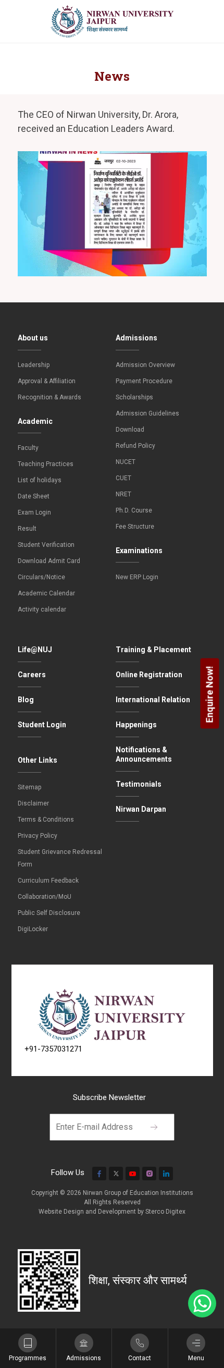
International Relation (153, 699)
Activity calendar (42, 609)
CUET (123, 478)
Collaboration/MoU (44, 896)
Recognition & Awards (49, 397)
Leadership (33, 365)
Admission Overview (145, 365)
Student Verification (46, 544)
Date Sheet (33, 496)
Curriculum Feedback (48, 880)
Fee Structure (135, 526)
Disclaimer (33, 803)
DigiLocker (33, 929)
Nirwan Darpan (141, 809)
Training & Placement (153, 649)
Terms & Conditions (46, 819)
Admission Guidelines (147, 413)
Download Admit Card (49, 561)
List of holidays (39, 480)
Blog (26, 699)
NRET (123, 494)
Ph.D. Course (134, 510)
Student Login (42, 724)
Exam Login (34, 512)
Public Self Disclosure (49, 913)
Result (27, 528)
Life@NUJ (35, 649)
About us (33, 338)
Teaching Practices (45, 464)
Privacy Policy (37, 835)
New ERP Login (137, 577)
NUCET (125, 462)
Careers (32, 674)
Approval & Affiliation (47, 381)
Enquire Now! (209, 694)
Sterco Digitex (165, 1211)
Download (130, 429)
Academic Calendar (46, 593)
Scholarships (134, 397)
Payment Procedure (144, 381)
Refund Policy (135, 445)
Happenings (136, 724)
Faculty (28, 447)
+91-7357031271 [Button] (53, 1049)
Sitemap (29, 787)
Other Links (37, 760)
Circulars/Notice (41, 577)
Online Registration (149, 674)
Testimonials (138, 784)
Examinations (139, 550)
